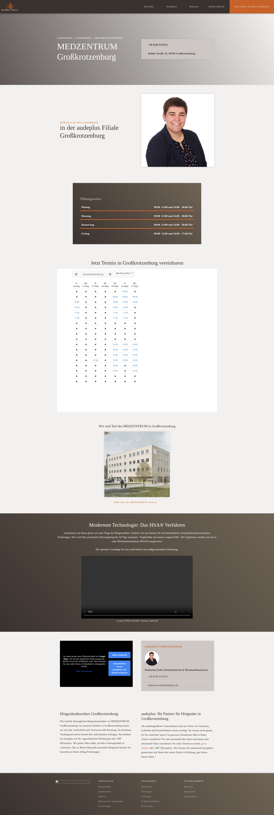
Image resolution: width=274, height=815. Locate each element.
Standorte (172, 7)
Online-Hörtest (217, 7)
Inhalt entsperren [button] (119, 655)
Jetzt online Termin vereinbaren (252, 7)
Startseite (65, 38)
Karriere (194, 7)
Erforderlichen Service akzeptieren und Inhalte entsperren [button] (119, 668)
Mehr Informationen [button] (84, 671)
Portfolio (149, 7)
